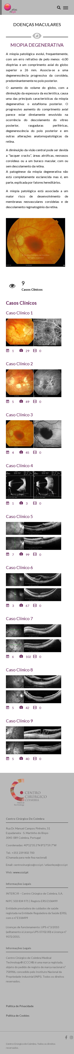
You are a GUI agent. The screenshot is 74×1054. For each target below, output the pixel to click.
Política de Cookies (17, 1015)
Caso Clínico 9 (19, 720)
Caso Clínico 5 (19, 516)
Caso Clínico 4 (19, 465)
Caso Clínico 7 (19, 618)
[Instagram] (71, 1037)
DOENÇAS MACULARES (37, 24)
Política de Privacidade (20, 1006)
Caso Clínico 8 (19, 669)
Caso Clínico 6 (19, 567)
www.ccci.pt (20, 872)
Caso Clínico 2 (19, 363)
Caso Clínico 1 (19, 312)
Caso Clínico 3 (19, 414)
